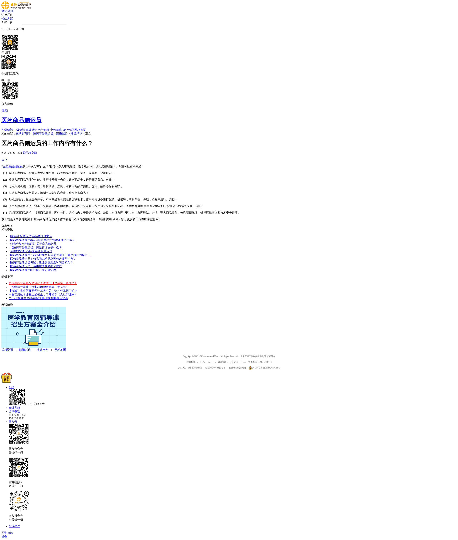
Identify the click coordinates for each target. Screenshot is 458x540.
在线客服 (14, 407)
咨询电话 (14, 411)
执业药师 (68, 129)
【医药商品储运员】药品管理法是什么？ (36, 247)
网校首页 (80, 129)
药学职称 (43, 129)
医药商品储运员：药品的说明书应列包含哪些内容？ (43, 258)
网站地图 (60, 349)
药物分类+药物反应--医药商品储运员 (33, 243)
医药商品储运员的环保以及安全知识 (33, 270)
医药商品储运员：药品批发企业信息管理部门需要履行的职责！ (50, 255)
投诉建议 (14, 526)
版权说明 (7, 349)
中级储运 (19, 129)
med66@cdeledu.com (206, 362)
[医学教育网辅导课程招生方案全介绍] (33, 347)
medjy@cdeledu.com (237, 362)
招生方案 (7, 18)
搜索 (4, 110)
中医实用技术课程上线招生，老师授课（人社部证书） (43, 294)
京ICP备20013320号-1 (215, 368)
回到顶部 (7, 532)
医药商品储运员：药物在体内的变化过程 (36, 266)
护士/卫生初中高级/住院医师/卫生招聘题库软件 (38, 298)
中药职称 (56, 129)
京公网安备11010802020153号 (266, 368)
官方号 (13, 421)
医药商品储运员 (21, 120)
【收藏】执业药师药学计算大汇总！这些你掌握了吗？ (43, 290)
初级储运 (7, 129)
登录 (4, 11)
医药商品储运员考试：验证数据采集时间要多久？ (41, 262)
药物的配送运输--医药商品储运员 (31, 251)
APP (11, 387)
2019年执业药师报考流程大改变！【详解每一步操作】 (43, 283)
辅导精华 (76, 133)
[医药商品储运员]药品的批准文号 (31, 236)
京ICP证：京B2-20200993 (190, 368)
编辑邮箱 (25, 349)
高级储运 (31, 129)
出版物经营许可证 (237, 368)
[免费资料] (6, 381)
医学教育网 (23, 133)
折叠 (4, 536)
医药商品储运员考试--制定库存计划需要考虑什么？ (42, 240)
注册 (11, 11)
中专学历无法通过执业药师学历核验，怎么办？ (39, 286)
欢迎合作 (42, 349)
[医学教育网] (16, 8)
